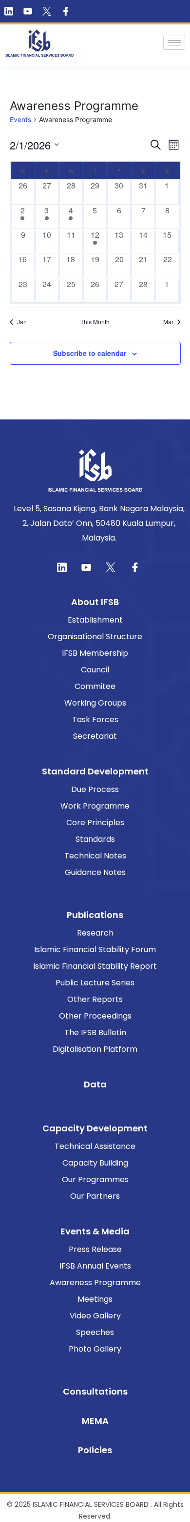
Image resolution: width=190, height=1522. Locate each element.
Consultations (95, 1391)
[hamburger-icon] (174, 43)
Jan (22, 322)
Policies (95, 1450)
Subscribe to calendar (89, 353)
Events (20, 119)
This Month (95, 322)
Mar (168, 322)
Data (95, 1084)
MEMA (95, 1421)
